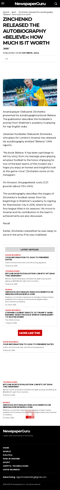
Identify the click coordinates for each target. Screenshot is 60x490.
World (8, 290)
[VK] (33, 66)
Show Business (13, 255)
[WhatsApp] (19, 66)
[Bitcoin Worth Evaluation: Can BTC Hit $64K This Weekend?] (30, 366)
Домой (6, 12)
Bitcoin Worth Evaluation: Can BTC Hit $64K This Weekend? (30, 274)
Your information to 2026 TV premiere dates (27, 258)
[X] (12, 66)
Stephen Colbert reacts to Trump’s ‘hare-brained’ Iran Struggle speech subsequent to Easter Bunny (29, 314)
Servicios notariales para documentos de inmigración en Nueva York (29, 293)
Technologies (12, 271)
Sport (14, 12)
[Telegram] (26, 66)
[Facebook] (6, 66)
